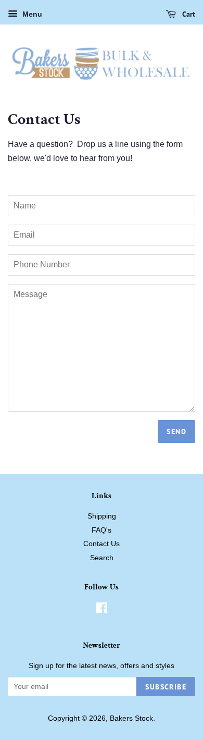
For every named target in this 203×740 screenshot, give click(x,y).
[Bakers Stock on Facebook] (102, 610)
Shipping (101, 516)
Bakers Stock (131, 718)
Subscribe (165, 687)
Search (101, 558)
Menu (31, 14)
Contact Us (101, 544)
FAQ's (101, 530)
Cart (187, 14)
